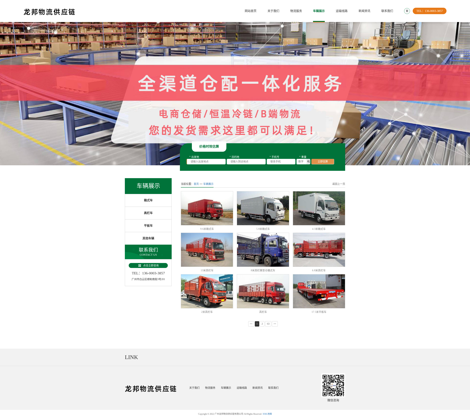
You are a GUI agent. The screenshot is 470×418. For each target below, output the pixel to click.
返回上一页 (338, 184)
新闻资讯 (364, 10)
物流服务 (296, 10)
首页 (196, 184)
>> (275, 323)
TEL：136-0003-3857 (429, 10)
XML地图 (267, 414)
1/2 (268, 323)
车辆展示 (319, 10)
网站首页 (250, 10)
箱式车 (148, 200)
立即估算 (323, 161)
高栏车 (148, 213)
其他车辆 (148, 238)
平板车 (148, 225)
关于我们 (273, 10)
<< (251, 323)
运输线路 (342, 10)
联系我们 (387, 10)
